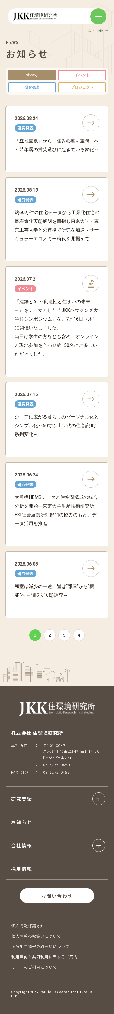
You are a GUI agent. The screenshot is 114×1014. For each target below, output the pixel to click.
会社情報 (21, 845)
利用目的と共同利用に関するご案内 (44, 957)
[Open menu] (98, 16)
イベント (82, 75)
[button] (58, 798)
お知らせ (21, 822)
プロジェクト (82, 87)
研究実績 (21, 798)
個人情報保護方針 (27, 925)
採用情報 (21, 868)
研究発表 (32, 87)
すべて (32, 75)
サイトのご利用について (34, 967)
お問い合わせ (57, 895)
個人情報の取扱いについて (36, 936)
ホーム (86, 30)
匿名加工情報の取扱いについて (40, 946)
